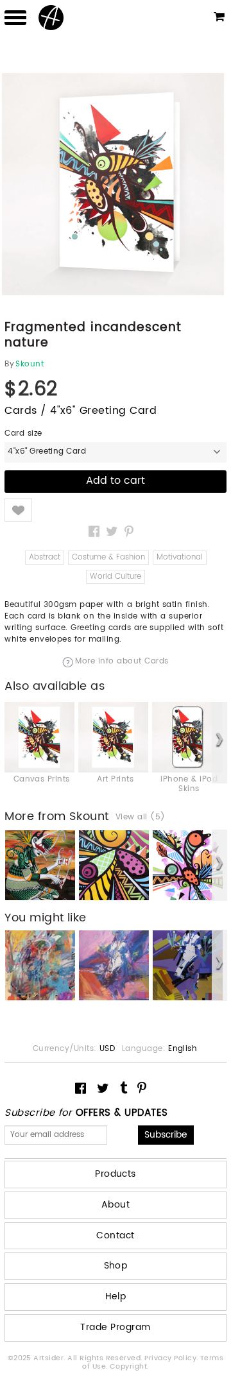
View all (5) (141, 817)
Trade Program (115, 1327)
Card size (23, 433)
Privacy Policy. (172, 1358)
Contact (115, 1235)
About (115, 1204)
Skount (29, 364)
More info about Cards (121, 662)
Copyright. (129, 1366)
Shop (116, 1265)
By (9, 364)
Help (115, 1296)
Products (115, 1173)
